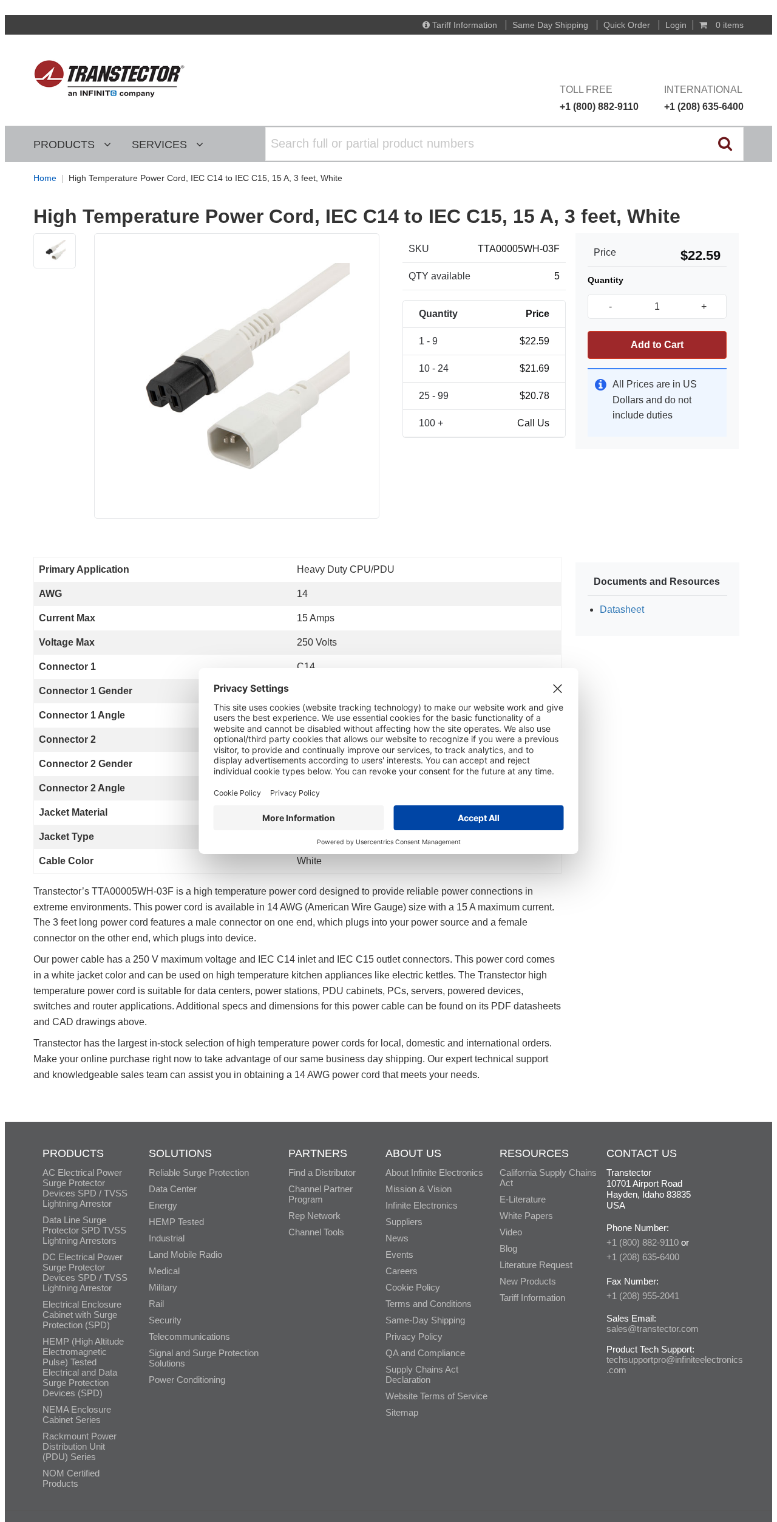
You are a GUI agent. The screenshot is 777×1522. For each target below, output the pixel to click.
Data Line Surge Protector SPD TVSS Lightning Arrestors (84, 1230)
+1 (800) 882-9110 (642, 1242)
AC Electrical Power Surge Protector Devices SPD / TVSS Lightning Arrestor (84, 1188)
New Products (528, 1281)
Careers (401, 1271)
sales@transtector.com (652, 1328)
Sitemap (401, 1412)
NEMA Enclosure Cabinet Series (76, 1414)
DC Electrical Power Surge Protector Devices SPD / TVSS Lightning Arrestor (84, 1272)
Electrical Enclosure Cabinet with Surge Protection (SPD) (81, 1314)
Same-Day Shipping (425, 1320)
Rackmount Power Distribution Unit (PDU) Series (79, 1446)
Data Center (173, 1189)
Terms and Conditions (428, 1303)
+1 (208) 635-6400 (642, 1257)
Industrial (167, 1238)
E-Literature (523, 1199)
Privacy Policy (414, 1336)
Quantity (605, 280)
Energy (163, 1205)
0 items (728, 25)
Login (676, 25)
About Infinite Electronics (434, 1172)
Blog (508, 1248)
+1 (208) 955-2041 (642, 1296)
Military (163, 1287)
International (704, 98)
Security (165, 1320)
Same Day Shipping (550, 25)
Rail (156, 1303)
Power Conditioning (187, 1379)
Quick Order (626, 25)
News (397, 1238)
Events (399, 1254)
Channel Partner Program (320, 1194)
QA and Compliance (425, 1353)
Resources (534, 1153)
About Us (413, 1153)
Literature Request (536, 1265)
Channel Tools (316, 1232)
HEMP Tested (176, 1222)
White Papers (526, 1215)
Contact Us (641, 1153)
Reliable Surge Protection (199, 1172)
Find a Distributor (322, 1172)
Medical (164, 1271)
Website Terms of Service (436, 1396)
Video (511, 1232)
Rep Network (314, 1215)
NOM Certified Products (71, 1478)
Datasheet (622, 609)
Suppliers (403, 1222)
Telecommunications (189, 1336)
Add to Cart (657, 345)
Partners (317, 1153)
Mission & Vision (418, 1189)
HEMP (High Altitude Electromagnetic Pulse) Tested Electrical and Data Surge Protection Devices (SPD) (83, 1367)
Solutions (180, 1153)
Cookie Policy (412, 1287)
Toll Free (599, 98)
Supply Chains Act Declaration (421, 1374)
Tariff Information (465, 25)
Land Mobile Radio (185, 1254)
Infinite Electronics (421, 1205)
